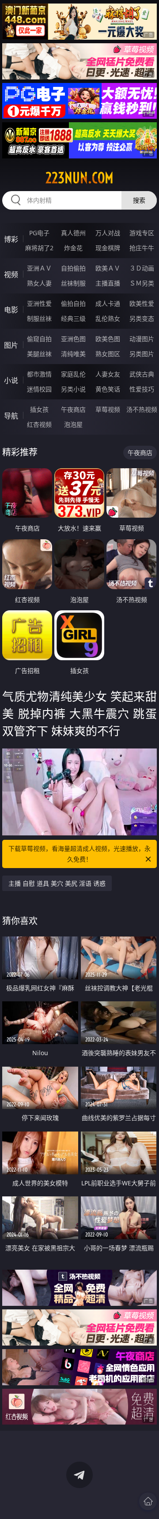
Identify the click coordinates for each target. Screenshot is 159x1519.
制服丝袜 (39, 318)
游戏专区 (141, 233)
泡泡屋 (73, 424)
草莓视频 (107, 409)
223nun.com (79, 178)
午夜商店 (73, 409)
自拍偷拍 (73, 268)
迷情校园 (39, 389)
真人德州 (73, 233)
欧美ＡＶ (107, 268)
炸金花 (73, 248)
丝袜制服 (73, 283)
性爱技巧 (141, 389)
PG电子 (39, 233)
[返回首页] (148, 1501)
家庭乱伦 (73, 374)
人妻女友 (107, 374)
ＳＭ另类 (141, 283)
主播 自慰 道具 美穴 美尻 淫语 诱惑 (57, 883)
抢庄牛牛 (141, 248)
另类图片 (141, 354)
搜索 (139, 200)
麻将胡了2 (39, 248)
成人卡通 (107, 303)
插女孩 (39, 409)
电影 (11, 310)
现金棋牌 (107, 248)
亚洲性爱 (39, 303)
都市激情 (39, 374)
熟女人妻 (39, 283)
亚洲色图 (73, 339)
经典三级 (73, 318)
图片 (11, 345)
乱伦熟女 (107, 318)
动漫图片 (141, 339)
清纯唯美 (73, 354)
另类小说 (73, 389)
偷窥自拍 (39, 339)
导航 (11, 416)
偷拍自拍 (73, 303)
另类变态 (141, 318)
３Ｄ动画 (141, 268)
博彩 (11, 239)
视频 (11, 274)
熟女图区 (107, 354)
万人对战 (107, 233)
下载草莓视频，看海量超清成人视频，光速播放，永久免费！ (79, 853)
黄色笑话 (107, 389)
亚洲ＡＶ (39, 268)
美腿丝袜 (39, 354)
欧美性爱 (141, 303)
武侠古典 (141, 374)
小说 (11, 380)
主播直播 (107, 283)
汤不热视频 (141, 409)
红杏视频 (39, 424)
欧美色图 (107, 339)
